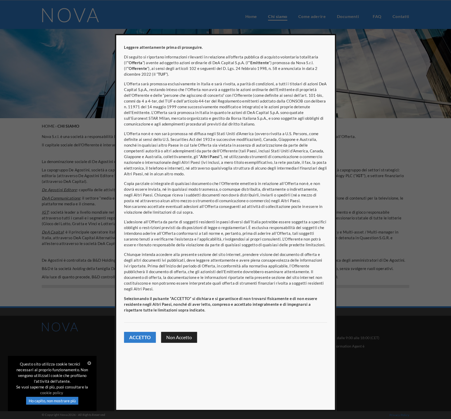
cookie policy (51, 392)
